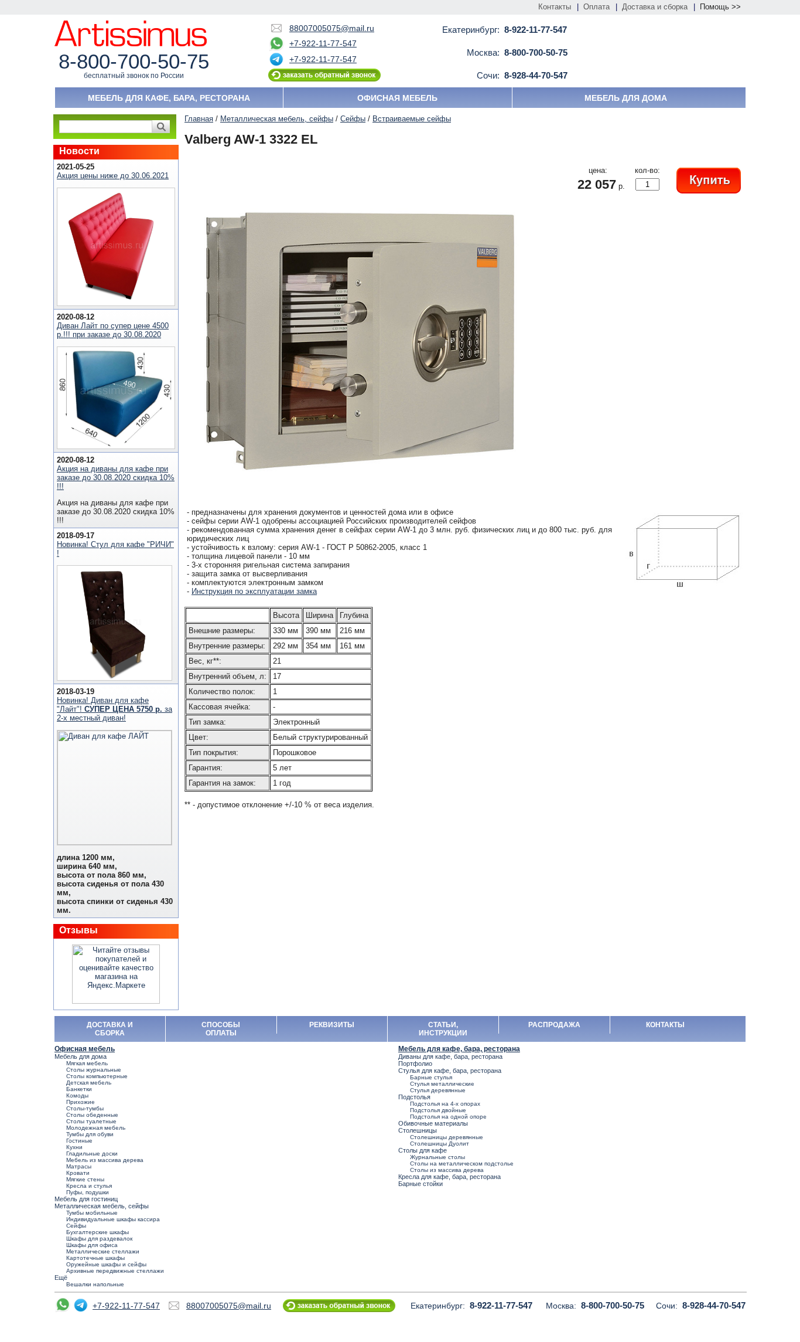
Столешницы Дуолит (439, 1143)
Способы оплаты (220, 1029)
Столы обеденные (92, 1115)
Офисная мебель (397, 98)
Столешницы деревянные (446, 1137)
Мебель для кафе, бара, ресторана (169, 98)
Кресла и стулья (89, 1186)
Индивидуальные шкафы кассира (113, 1219)
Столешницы (417, 1130)
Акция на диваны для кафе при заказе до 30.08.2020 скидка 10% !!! (116, 477)
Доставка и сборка (655, 6)
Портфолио (415, 1063)
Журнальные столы (437, 1157)
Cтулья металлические (442, 1084)
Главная (198, 118)
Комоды (77, 1095)
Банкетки (79, 1089)
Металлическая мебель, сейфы (276, 118)
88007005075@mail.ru (331, 28)
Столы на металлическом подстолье (462, 1163)
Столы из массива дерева (447, 1170)
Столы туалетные (91, 1121)
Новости (79, 151)
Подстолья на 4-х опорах (445, 1103)
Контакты (554, 6)
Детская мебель (88, 1082)
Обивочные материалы (433, 1123)
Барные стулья (431, 1077)
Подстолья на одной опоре (448, 1116)
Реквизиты (331, 1025)
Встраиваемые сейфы (411, 118)
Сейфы (352, 118)
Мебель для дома (625, 98)
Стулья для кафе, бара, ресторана (449, 1070)
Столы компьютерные (97, 1076)
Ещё (60, 1277)
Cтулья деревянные (438, 1090)
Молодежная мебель (95, 1127)
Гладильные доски (92, 1153)
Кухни (74, 1147)
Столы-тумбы (85, 1108)
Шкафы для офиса (92, 1245)
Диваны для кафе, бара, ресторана (450, 1056)
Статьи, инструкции (443, 1029)
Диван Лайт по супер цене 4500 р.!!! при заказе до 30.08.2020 (113, 330)
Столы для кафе (422, 1150)
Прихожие (80, 1102)
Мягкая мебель (87, 1063)
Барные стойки (420, 1183)
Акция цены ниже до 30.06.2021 (113, 175)
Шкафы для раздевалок (99, 1238)
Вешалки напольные (95, 1284)
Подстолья (414, 1096)
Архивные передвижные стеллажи (115, 1271)
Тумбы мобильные (92, 1213)
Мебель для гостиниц (86, 1198)
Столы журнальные (93, 1069)
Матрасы (78, 1166)
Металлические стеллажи (102, 1251)
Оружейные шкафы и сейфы (106, 1264)
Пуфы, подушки (87, 1192)
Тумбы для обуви (90, 1134)
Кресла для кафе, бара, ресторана (449, 1176)
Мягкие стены (85, 1179)
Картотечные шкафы (95, 1258)
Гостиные (79, 1140)
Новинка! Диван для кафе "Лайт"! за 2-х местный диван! (114, 709)
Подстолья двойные (438, 1110)
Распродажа (554, 1025)
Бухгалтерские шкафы (97, 1232)
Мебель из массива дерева (104, 1160)
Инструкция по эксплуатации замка (254, 591)
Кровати (78, 1173)
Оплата (596, 6)
